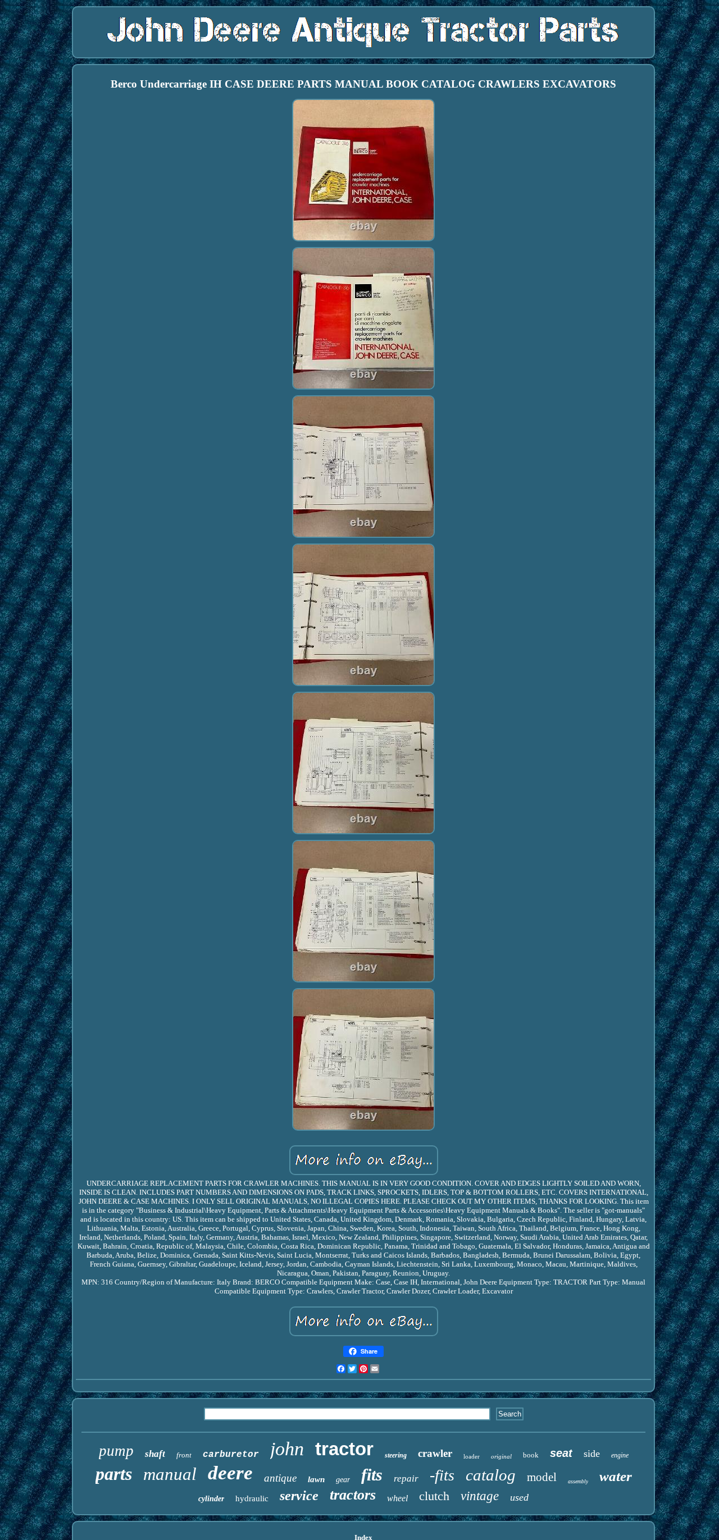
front (184, 1455)
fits (372, 1474)
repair (406, 1478)
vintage (480, 1496)
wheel (397, 1498)
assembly (578, 1481)
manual (170, 1474)
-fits (442, 1475)
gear (343, 1479)
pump (116, 1450)
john (287, 1448)
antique (280, 1478)
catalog (491, 1475)
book (531, 1455)
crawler (435, 1453)
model (542, 1477)
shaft (155, 1453)
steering (396, 1455)
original (501, 1456)
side (592, 1453)
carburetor (231, 1455)
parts (113, 1474)
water (615, 1476)
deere (230, 1473)
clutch (434, 1496)
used (519, 1497)
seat (561, 1453)
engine (620, 1455)
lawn (316, 1479)
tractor (344, 1448)
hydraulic (252, 1498)
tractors (353, 1495)
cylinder (211, 1499)
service (299, 1495)
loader (471, 1456)
